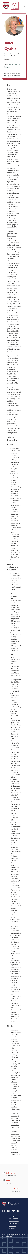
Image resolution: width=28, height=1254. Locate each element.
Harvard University (10, 1204)
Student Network (13, 1218)
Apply (16, 1188)
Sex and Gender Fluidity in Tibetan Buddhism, (15, 1147)
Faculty (7, 60)
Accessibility (12, 1228)
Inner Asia (17, 64)
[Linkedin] (18, 1211)
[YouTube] (13, 1211)
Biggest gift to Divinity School (15, 1066)
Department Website (13, 76)
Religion (7, 67)
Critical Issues (12, 1226)
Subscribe (10, 1172)
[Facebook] (3, 1211)
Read (8, 1180)
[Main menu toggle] (24, 6)
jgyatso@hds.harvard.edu (15, 73)
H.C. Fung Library (13, 1216)
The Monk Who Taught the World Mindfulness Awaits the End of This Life (15, 1120)
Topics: (6, 64)
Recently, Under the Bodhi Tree (14, 1057)
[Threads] (8, 1211)
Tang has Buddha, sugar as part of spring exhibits (16, 1102)
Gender (11, 64)
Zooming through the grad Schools (15, 1134)
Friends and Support (14, 1223)
